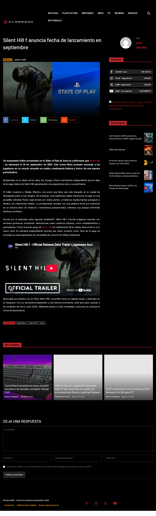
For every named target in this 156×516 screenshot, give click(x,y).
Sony (42, 323)
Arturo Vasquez (12, 396)
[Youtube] (115, 504)
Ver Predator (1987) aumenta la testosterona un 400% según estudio (125, 137)
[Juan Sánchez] (128, 43)
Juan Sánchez (141, 45)
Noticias (7, 60)
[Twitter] (106, 504)
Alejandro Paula (62, 396)
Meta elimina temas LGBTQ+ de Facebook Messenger (123, 187)
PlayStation (21, 323)
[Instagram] (96, 504)
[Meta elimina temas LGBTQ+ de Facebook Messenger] (148, 187)
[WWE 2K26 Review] (148, 150)
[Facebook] (87, 504)
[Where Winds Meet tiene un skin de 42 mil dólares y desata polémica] (148, 175)
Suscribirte (145, 91)
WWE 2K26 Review (117, 149)
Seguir (147, 78)
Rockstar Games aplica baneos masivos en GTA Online (123, 162)
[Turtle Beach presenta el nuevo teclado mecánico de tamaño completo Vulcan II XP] (27, 377)
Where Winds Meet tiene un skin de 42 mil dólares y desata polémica (124, 174)
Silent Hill (46, 227)
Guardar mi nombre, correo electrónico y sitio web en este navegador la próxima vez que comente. (49, 466)
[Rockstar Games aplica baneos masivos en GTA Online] (148, 163)
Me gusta (146, 72)
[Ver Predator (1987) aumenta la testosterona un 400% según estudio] (148, 138)
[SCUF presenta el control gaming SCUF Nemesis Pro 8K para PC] (128, 377)
